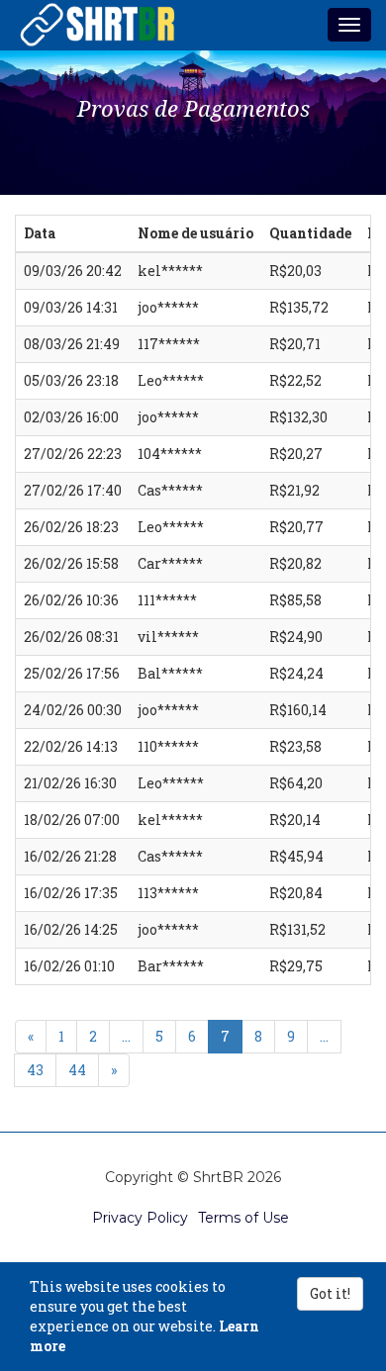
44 (77, 1069)
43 (35, 1069)
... (126, 1036)
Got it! (330, 1293)
